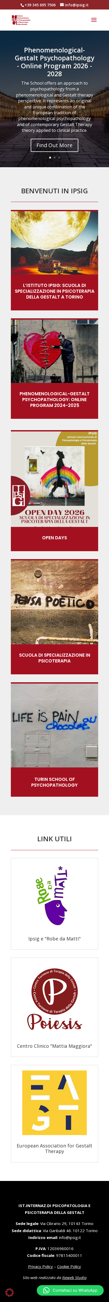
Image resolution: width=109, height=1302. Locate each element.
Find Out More (54, 145)
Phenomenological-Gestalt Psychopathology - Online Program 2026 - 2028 (54, 61)
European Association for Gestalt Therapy (54, 1148)
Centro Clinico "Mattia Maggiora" (54, 1046)
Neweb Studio (74, 1277)
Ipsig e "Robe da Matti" (54, 938)
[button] (70, 1290)
